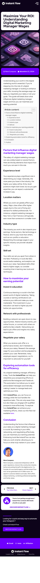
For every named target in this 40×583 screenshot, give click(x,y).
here (12, 413)
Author (8, 142)
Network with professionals (19, 132)
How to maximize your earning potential (19, 127)
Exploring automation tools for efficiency (20, 137)
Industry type (13, 122)
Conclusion (10, 140)
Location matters (15, 120)
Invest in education (15, 130)
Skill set (11, 125)
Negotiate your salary (17, 134)
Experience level (14, 117)
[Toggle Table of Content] (32, 109)
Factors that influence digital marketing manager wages (19, 114)
